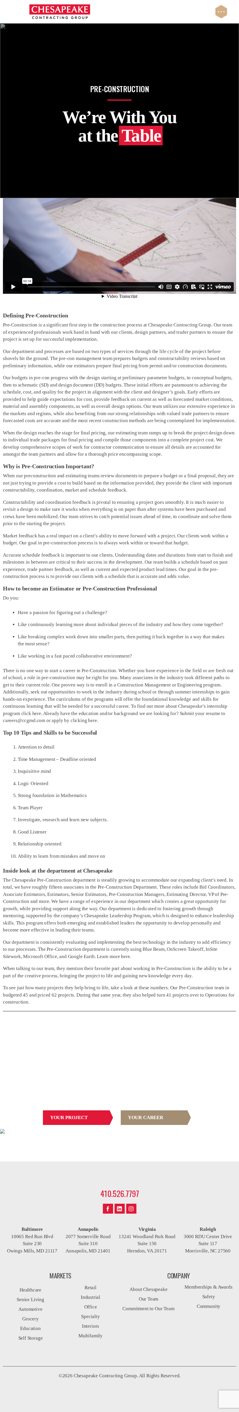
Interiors (90, 1326)
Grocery (30, 1319)
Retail (90, 1287)
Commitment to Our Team (148, 1308)
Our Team (149, 1299)
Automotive (30, 1309)
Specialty (90, 1316)
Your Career (145, 1117)
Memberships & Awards (208, 1287)
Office (90, 1307)
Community (208, 1306)
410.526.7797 (119, 1193)
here (36, 713)
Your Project (69, 1117)
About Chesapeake (148, 1289)
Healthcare (30, 1290)
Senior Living (30, 1299)
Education (30, 1328)
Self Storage (30, 1338)
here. (93, 720)
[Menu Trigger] (221, 11)
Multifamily (90, 1335)
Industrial (90, 1297)
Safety (208, 1296)
